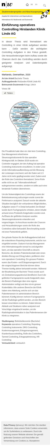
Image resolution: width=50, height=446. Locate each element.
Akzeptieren (34, 441)
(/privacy (13, 425)
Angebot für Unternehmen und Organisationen (17, 16)
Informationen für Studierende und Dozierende (17, 20)
